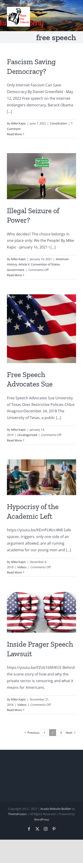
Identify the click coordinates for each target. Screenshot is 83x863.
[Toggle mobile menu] (73, 9)
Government (15, 270)
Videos (22, 567)
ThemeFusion (17, 814)
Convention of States (45, 264)
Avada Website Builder (55, 809)
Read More (14, 134)
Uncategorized (27, 435)
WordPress (41, 819)
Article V (24, 264)
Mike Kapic (18, 123)
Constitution (58, 123)
